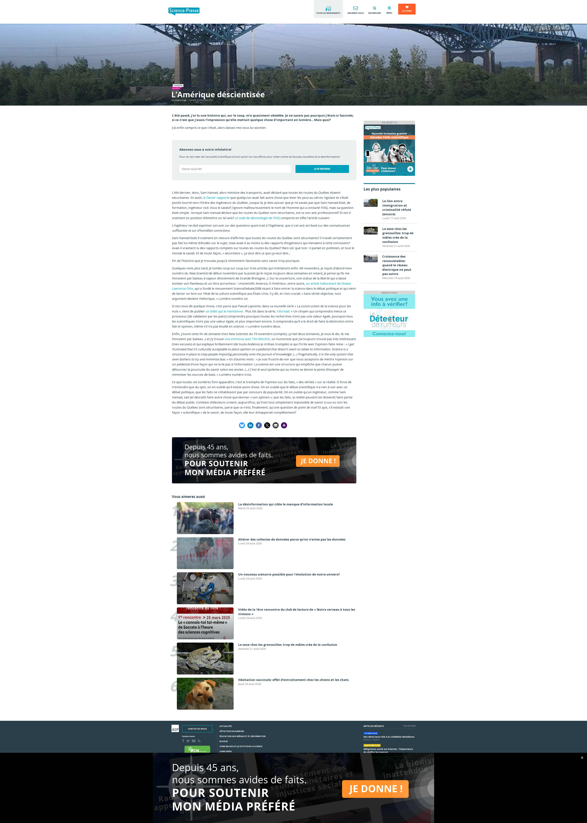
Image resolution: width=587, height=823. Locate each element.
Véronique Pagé (178, 100)
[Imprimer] (284, 425)
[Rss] (200, 741)
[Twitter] (188, 741)
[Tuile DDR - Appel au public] (389, 315)
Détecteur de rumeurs (232, 731)
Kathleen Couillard (371, 739)
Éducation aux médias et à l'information (243, 736)
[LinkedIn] (250, 425)
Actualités (226, 726)
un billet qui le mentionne (224, 311)
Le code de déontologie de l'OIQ (257, 218)
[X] (267, 425)
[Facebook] (259, 425)
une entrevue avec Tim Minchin (247, 339)
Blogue (224, 741)
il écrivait (283, 311)
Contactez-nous (197, 728)
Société (176, 88)
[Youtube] (194, 741)
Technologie (370, 733)
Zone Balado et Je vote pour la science (241, 746)
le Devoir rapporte (216, 198)
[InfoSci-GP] (389, 150)
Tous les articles (409, 726)
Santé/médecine (372, 745)
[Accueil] (186, 12)
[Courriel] (276, 425)
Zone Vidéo (226, 751)
